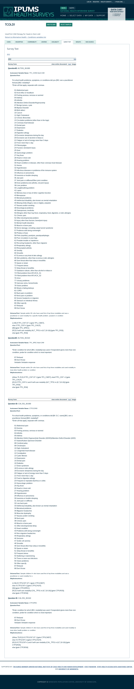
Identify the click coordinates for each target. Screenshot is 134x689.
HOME (63, 15)
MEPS (72, 8)
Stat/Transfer (90, 667)
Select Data (76, 15)
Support (100, 15)
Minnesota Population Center (61, 682)
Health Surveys (106, 2)
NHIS (64, 8)
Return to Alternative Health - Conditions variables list (25, 37)
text (69, 64)
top (75, 59)
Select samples (66, 25)
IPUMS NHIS (4, 5)
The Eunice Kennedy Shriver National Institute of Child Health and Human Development (48, 667)
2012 (8, 54)
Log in (89, 2)
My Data (89, 15)
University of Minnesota (68, 669)
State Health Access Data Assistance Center (114, 667)
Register (96, 2)
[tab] (9, 42)
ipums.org (119, 2)
